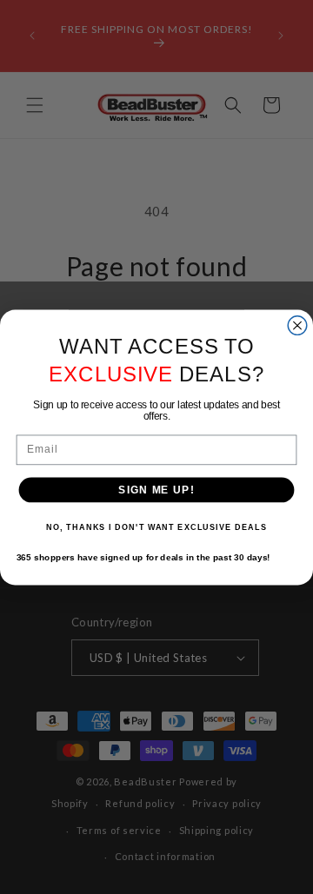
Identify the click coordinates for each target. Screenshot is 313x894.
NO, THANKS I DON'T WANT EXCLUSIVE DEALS (156, 527)
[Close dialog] (297, 324)
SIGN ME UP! (156, 489)
